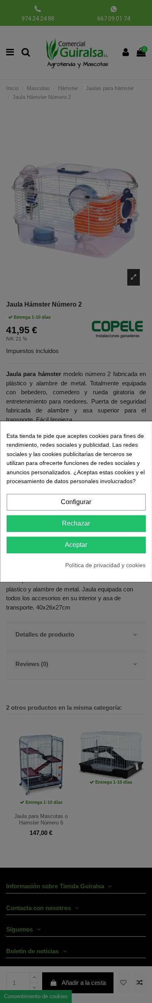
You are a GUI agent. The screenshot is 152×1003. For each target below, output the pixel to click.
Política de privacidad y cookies (105, 564)
